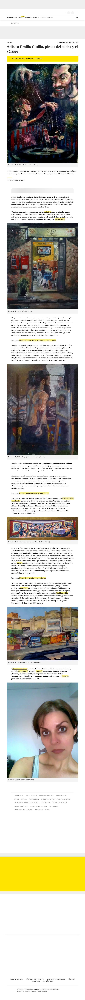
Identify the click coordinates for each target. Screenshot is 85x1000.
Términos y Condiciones (35, 979)
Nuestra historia (16, 979)
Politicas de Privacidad (56, 979)
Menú (77, 12)
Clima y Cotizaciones (62, 12)
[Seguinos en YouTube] (75, 989)
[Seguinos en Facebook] (71, 989)
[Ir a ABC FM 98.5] (71, 17)
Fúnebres (71, 979)
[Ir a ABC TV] (56, 17)
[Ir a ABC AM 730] (62, 17)
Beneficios (36, 981)
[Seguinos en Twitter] (73, 989)
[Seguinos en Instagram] (77, 989)
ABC (11, 12)
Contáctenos (48, 981)
